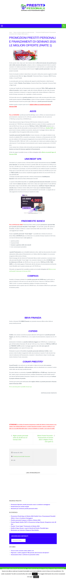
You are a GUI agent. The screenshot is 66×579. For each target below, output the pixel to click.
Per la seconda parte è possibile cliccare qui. (20, 386)
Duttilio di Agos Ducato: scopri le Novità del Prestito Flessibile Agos (29, 528)
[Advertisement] (36, 17)
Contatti (53, 568)
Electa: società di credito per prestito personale (24, 32)
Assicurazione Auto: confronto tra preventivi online (25, 554)
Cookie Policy (46, 568)
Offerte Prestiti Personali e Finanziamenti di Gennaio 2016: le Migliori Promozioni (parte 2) (45, 438)
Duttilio (48, 128)
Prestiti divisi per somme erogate (20, 506)
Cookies (36, 576)
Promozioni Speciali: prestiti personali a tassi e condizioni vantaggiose (30, 504)
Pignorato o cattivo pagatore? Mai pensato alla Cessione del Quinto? (30, 552)
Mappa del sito (60, 568)
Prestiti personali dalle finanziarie (21, 456)
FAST (51, 128)
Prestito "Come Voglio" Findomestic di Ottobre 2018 (25, 526)
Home (10, 32)
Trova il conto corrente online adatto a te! (22, 550)
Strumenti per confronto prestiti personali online (24, 508)
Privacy (40, 568)
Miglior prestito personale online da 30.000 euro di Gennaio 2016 (20, 437)
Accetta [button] (35, 574)
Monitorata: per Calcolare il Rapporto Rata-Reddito (25, 530)
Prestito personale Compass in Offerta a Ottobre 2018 (25, 520)
